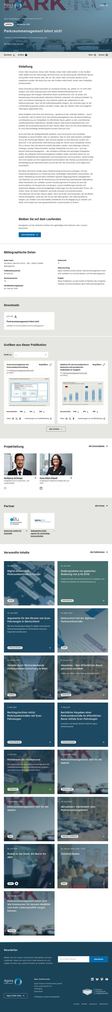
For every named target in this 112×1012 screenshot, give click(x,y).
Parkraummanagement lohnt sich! (22, 370)
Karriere (76, 1004)
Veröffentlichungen (14, 18)
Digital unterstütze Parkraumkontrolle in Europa (24, 573)
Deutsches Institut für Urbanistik (12, 532)
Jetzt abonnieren (28, 235)
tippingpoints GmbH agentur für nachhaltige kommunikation (40, 533)
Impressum (93, 1004)
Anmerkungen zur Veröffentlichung (37, 418)
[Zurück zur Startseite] (13, 5)
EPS (31, 411)
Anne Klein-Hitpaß (48, 478)
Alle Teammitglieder (97, 446)
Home (6, 18)
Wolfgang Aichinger (13, 478)
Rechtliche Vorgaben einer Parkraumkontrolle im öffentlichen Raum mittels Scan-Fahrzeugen (81, 715)
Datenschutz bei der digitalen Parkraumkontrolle (78, 620)
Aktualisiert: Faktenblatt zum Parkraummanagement (78, 808)
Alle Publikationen (97, 552)
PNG (21, 411)
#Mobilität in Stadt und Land (13, 44)
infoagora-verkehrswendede (46, 997)
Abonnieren (98, 959)
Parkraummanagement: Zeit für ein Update (81, 761)
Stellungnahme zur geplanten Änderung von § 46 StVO (78, 573)
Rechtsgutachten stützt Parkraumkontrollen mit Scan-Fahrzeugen (24, 715)
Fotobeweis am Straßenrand (23, 759)
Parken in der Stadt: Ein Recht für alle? (26, 856)
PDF (40, 411)
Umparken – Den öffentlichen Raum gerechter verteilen (82, 667)
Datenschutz (103, 1004)
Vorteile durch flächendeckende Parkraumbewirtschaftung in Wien (27, 667)
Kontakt (84, 1004)
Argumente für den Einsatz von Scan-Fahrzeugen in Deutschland (29, 620)
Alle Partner (100, 506)
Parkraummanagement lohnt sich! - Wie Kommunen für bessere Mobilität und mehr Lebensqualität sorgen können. (28, 906)
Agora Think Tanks (14, 996)
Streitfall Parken (70, 854)
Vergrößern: (43, 365)
